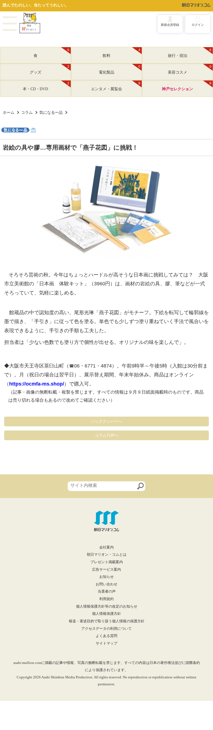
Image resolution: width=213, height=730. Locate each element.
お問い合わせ (106, 584)
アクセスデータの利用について (106, 629)
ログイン (198, 24)
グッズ (49, 69)
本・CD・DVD (46, 86)
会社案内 (106, 547)
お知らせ (106, 577)
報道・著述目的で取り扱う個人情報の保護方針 (106, 621)
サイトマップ (106, 643)
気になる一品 (51, 112)
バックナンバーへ (106, 421)
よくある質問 (106, 636)
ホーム (8, 112)
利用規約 (106, 599)
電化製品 (119, 69)
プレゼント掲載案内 (106, 562)
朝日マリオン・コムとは (106, 555)
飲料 (121, 53)
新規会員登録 (170, 24)
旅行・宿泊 (189, 53)
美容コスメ (189, 69)
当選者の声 (107, 591)
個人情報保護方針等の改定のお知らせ (106, 606)
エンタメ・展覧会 (115, 86)
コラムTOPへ (106, 435)
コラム (27, 112)
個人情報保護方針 (106, 614)
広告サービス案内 (106, 570)
